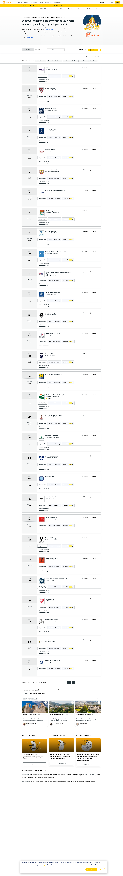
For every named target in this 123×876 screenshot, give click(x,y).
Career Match (34, 2)
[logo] (9, 2)
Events (41, 2)
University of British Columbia (53, 354)
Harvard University (50, 88)
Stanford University (50, 149)
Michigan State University (51, 435)
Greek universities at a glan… (32, 714)
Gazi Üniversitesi (49, 476)
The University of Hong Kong (53, 211)
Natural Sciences (83, 60)
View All (96, 699)
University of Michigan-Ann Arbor (53, 374)
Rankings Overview (31, 8)
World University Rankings (36, 5)
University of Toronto (50, 129)
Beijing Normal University (51, 619)
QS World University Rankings (92, 774)
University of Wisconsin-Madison (53, 415)
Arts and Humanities (40, 60)
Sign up (117, 2)
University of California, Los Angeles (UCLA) (56, 251)
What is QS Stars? (58, 5)
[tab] (28, 49)
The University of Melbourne (52, 292)
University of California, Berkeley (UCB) (55, 190)
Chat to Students (57, 2)
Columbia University (50, 231)
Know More (87, 764)
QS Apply (92, 776)
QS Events (86, 776)
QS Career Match (25, 781)
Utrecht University (50, 640)
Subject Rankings (48, 5)
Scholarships (48, 2)
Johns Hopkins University (51, 456)
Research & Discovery (54, 76)
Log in (112, 2)
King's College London (51, 517)
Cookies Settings (25, 870)
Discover (26, 2)
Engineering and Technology (54, 60)
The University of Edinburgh (53, 333)
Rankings (20, 2)
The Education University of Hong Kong (56, 395)
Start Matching (60, 763)
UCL (47, 68)
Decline (101, 869)
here (38, 690)
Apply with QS (103, 2)
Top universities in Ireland (84, 714)
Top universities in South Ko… (59, 714)
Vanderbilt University (50, 538)
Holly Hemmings (83, 723)
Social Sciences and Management (76, 8)
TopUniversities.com (26, 774)
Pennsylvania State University (52, 660)
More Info (67, 76)
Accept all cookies (91, 869)
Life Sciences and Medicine (70, 60)
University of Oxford (50, 108)
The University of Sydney (52, 558)
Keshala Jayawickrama (31, 723)
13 (94, 682)
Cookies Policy (46, 865)
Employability (42, 76)
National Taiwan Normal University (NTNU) (56, 578)
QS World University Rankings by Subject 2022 (52, 8)
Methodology (25, 5)
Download (26, 693)
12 (90, 682)
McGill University (50, 599)
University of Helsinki (51, 497)
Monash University (50, 313)
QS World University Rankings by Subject (30, 776)
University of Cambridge (51, 170)
